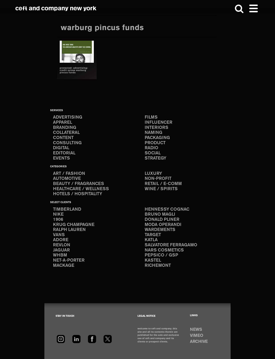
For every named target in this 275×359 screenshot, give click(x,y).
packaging (157, 138)
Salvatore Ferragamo (171, 245)
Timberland (67, 209)
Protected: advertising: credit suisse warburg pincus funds (74, 70)
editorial (64, 153)
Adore (60, 240)
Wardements (160, 230)
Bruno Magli (160, 214)
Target (153, 235)
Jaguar (61, 250)
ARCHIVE (199, 342)
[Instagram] (61, 339)
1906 (58, 220)
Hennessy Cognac (167, 209)
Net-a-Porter (69, 260)
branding (64, 128)
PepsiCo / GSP (161, 255)
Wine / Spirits (161, 189)
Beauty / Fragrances (78, 184)
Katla (151, 240)
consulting (67, 143)
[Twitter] (108, 339)
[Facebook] (92, 339)
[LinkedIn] (76, 339)
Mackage (63, 265)
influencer (158, 122)
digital (61, 148)
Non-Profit (158, 179)
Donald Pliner (162, 220)
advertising (67, 117)
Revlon (61, 245)
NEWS (196, 330)
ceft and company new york (56, 8)
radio (151, 148)
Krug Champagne (73, 225)
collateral (66, 133)
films (151, 117)
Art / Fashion (69, 174)
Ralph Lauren (69, 230)
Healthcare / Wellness (81, 189)
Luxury (153, 174)
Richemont (158, 265)
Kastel (153, 260)
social (153, 153)
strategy (155, 158)
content (63, 138)
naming (153, 133)
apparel (62, 122)
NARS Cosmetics (164, 250)
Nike (58, 214)
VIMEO (196, 336)
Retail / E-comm (163, 184)
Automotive (67, 179)
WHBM (60, 255)
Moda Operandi (163, 225)
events (61, 158)
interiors (156, 128)
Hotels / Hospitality (77, 194)
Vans (59, 235)
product (155, 143)
